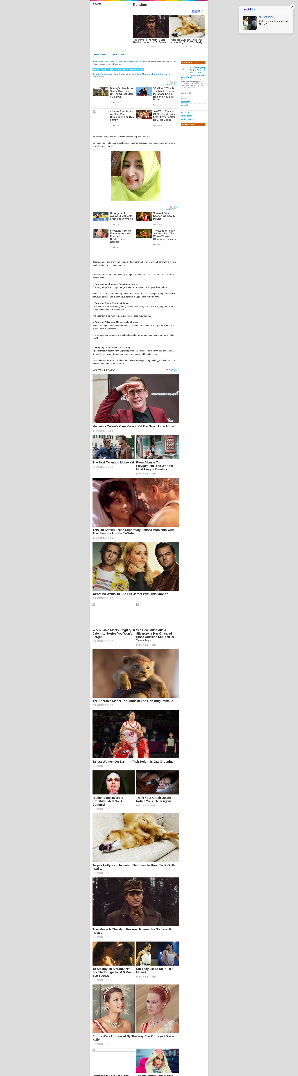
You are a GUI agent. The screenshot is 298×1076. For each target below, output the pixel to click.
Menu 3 (124, 55)
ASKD (97, 4)
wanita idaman (137, 70)
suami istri (185, 112)
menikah (184, 105)
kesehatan (106, 70)
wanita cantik (121, 70)
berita (96, 70)
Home (96, 55)
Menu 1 (105, 55)
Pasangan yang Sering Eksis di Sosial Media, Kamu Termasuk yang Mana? (193, 72)
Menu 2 (115, 55)
